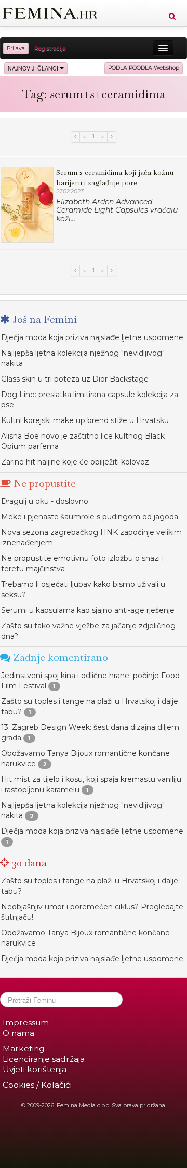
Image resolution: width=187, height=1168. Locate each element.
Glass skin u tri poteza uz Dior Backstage (75, 379)
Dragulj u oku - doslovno (44, 501)
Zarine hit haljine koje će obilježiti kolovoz (75, 462)
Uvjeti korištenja (34, 1069)
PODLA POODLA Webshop (143, 68)
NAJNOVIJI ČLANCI (34, 68)
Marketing (23, 1048)
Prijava (16, 48)
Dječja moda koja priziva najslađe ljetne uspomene (92, 337)
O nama (18, 1033)
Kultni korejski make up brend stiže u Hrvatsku (85, 420)
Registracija (50, 48)
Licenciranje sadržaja (44, 1059)
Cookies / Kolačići (37, 1085)
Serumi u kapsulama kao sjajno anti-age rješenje (88, 610)
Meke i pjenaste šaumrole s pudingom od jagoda (89, 517)
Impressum (26, 1023)
